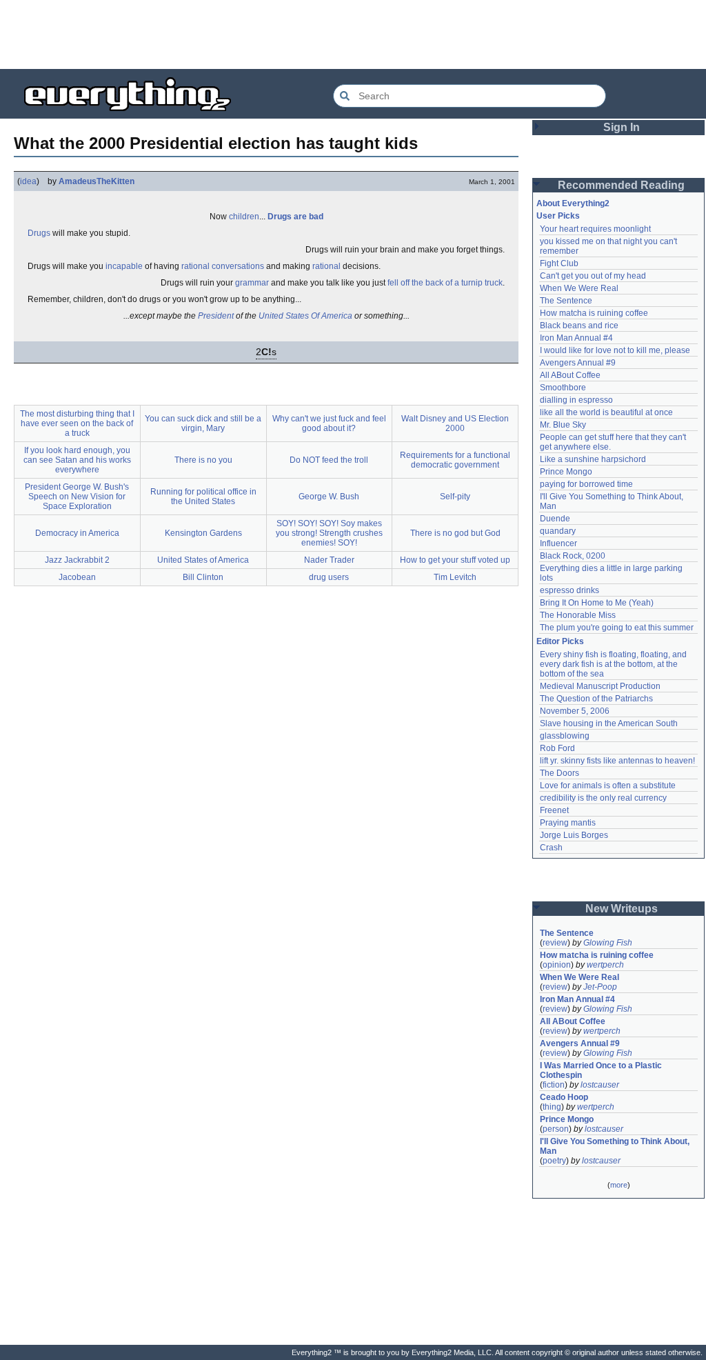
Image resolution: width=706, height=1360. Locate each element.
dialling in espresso (576, 400)
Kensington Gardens (203, 533)
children (244, 216)
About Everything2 (572, 203)
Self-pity (455, 496)
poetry (554, 1161)
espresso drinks (569, 590)
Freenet (554, 810)
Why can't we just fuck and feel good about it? (329, 423)
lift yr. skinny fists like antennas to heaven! (617, 761)
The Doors (559, 773)
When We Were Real (579, 288)
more (618, 1185)
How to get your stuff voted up (455, 560)
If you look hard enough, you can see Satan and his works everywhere (77, 460)
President (216, 316)
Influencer (558, 543)
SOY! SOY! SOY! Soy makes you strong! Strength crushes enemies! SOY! (329, 533)
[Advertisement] (353, 34)
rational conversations (222, 266)
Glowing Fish (607, 943)
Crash (551, 847)
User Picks (558, 216)
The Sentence (566, 301)
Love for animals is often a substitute (608, 785)
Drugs (39, 233)
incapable (124, 266)
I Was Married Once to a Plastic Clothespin (602, 1070)
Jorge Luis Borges (574, 835)
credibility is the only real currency (603, 798)
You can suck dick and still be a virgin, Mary (203, 423)
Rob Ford (557, 748)
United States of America (203, 560)
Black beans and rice (579, 325)
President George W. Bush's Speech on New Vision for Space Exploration (77, 496)
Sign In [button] (621, 127)
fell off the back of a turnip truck (445, 283)
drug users (329, 577)
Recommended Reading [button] (621, 185)
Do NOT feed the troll (329, 460)
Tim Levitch (455, 577)
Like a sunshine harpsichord (593, 459)
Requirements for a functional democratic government (455, 460)
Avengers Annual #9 (578, 363)
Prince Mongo (566, 472)
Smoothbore (563, 387)
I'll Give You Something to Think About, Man (616, 1146)
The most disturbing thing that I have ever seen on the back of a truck (77, 423)
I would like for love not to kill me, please (615, 350)
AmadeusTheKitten (96, 181)
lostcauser (600, 1085)
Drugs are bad (295, 216)
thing (552, 1107)
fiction (554, 1085)
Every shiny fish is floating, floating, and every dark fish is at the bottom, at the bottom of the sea (614, 664)
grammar (252, 283)
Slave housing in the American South (609, 723)
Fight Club (559, 263)
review (555, 943)
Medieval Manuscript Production (600, 686)
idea (28, 181)
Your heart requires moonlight (595, 229)
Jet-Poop (600, 987)
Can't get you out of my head (593, 276)
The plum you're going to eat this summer (617, 627)
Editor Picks (560, 641)
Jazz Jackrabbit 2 (77, 560)
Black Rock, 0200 (572, 556)
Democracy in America (77, 533)
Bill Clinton (203, 577)
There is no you (203, 460)
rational (326, 266)
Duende (555, 518)
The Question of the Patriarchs (596, 698)
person (556, 1129)
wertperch (605, 965)
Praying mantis (568, 823)
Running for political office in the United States (203, 496)
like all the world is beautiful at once (606, 412)
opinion (557, 965)
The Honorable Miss (578, 615)
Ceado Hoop (564, 1097)
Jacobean (77, 577)
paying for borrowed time (586, 484)
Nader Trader (329, 560)
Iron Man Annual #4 (576, 338)
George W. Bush (329, 496)
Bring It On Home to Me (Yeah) (597, 603)
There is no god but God (455, 533)
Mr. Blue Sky (563, 425)
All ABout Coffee (570, 375)
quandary (558, 531)
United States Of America (305, 316)
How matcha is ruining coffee (594, 313)
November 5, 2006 (574, 711)
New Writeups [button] (621, 908)
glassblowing (564, 736)
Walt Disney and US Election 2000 (455, 423)
